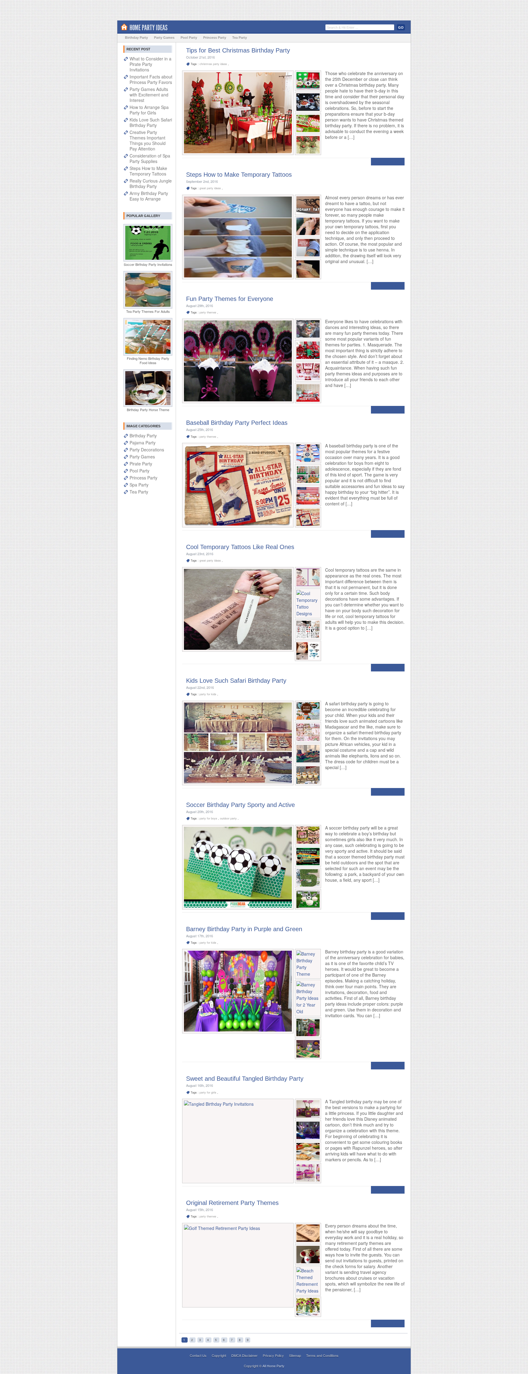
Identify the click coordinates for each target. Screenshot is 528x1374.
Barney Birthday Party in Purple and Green (244, 929)
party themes (208, 312)
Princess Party (214, 37)
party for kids (208, 694)
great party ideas (211, 188)
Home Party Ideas (148, 28)
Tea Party (239, 37)
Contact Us (198, 1355)
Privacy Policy (274, 1355)
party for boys (209, 818)
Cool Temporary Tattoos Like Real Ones (240, 547)
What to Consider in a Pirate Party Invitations (150, 64)
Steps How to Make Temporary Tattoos (239, 174)
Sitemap (295, 1355)
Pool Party (189, 37)
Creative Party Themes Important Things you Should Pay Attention (148, 140)
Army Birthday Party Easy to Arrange (149, 196)
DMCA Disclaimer (244, 1355)
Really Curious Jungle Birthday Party (151, 183)
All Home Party (273, 1365)
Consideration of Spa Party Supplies (150, 158)
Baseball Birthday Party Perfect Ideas (237, 422)
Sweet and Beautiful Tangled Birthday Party (244, 1078)
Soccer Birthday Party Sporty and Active (240, 804)
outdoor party (229, 818)
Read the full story (388, 161)
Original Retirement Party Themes (232, 1202)
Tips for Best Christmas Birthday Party (238, 50)
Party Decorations (147, 449)
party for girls (208, 1092)
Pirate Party (141, 463)
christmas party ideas (214, 64)
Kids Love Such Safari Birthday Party (236, 680)
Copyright (219, 1355)
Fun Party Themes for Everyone (229, 298)
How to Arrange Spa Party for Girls (149, 110)
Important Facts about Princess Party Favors (151, 79)
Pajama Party (143, 442)
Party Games (164, 37)
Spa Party (139, 484)
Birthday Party (136, 37)
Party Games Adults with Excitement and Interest (149, 94)
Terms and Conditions (322, 1355)
